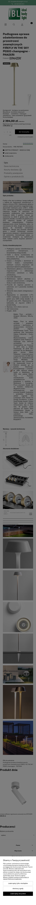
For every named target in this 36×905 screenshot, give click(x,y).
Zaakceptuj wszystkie (18, 894)
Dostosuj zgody (18, 888)
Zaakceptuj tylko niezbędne (18, 883)
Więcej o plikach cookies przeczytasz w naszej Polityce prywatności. (16, 878)
